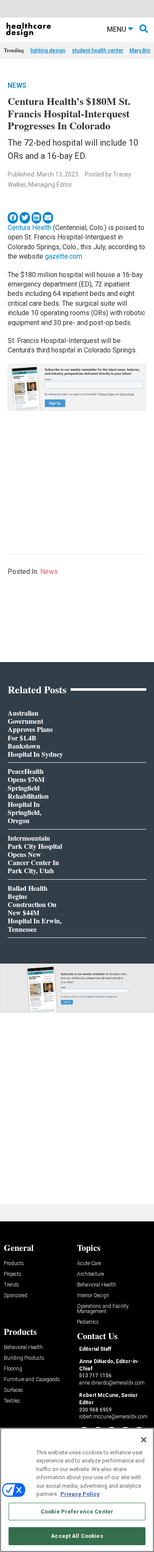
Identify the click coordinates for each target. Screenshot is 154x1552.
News (17, 85)
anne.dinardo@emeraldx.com (112, 1383)
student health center (97, 51)
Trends (11, 1285)
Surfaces (13, 1390)
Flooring (13, 1369)
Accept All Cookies (77, 1536)
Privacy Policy (80, 1494)
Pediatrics (88, 1322)
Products (14, 1263)
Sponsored (15, 1295)
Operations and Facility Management (103, 1309)
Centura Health (29, 228)
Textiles (12, 1401)
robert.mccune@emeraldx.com (113, 1417)
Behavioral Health (96, 1285)
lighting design (47, 51)
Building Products (24, 1358)
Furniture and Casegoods (32, 1379)
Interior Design (93, 1295)
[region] (77, 1490)
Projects (12, 1274)
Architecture (90, 1274)
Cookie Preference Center (77, 1511)
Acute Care (89, 1263)
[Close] (143, 1439)
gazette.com (63, 256)
